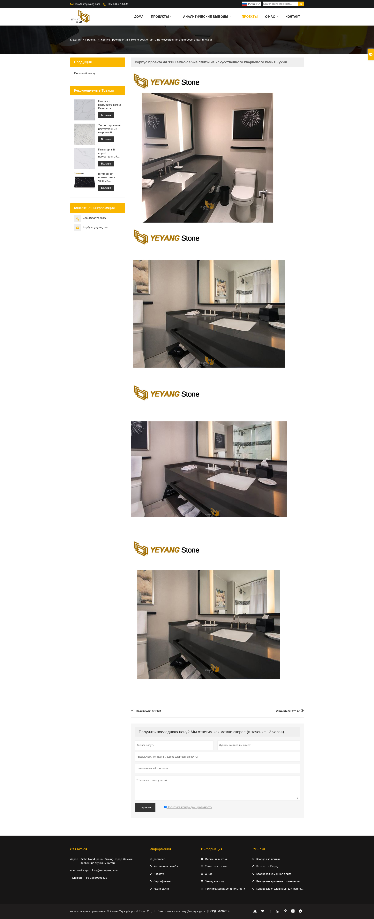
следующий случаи (288, 710)
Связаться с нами (216, 866)
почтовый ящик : (80, 870)
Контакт (293, 16)
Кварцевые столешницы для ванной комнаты (285, 888)
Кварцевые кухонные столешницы (278, 881)
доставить (159, 859)
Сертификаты (162, 881)
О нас (270, 16)
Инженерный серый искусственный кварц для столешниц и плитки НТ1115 (107, 153)
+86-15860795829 (118, 4)
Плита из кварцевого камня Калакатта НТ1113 (109, 105)
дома (139, 16)
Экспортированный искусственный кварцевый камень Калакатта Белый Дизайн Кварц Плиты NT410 (109, 129)
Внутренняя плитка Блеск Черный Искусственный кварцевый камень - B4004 (108, 177)
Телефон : (76, 877)
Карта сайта (161, 888)
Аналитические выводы (205, 16)
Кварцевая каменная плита (273, 873)
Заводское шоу (214, 881)
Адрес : (74, 859)
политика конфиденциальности (225, 888)
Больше (106, 115)
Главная (75, 39)
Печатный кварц (84, 73)
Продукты (160, 16)
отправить (145, 807)
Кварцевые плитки (268, 859)
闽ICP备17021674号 (218, 911)
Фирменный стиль (216, 859)
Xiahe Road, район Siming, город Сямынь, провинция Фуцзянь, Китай (107, 860)
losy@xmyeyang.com (87, 4)
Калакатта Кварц (267, 866)
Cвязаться (78, 849)
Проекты (250, 16)
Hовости (158, 873)
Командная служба (165, 866)
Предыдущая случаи (146, 710)
